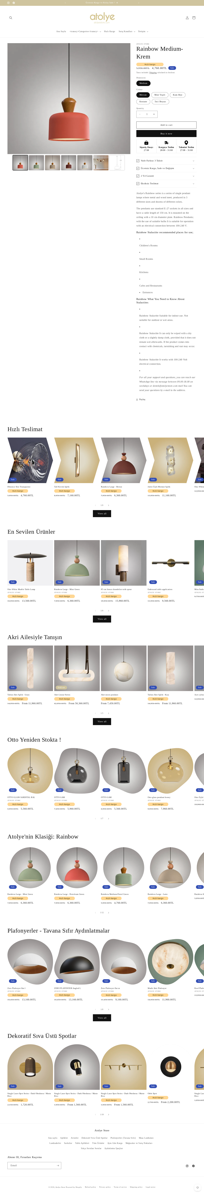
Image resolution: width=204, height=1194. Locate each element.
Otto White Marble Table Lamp (21, 589)
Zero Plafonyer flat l (16, 988)
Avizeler (75, 1138)
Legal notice (150, 1187)
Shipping (153, 73)
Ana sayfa (52, 1138)
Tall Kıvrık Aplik (61, 487)
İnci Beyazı (160, 101)
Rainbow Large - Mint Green (67, 589)
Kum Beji (177, 95)
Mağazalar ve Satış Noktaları (139, 1143)
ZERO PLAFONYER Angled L (67, 988)
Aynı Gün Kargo (115, 1143)
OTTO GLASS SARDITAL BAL (21, 797)
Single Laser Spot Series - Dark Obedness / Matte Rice (29, 1094)
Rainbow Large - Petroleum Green (69, 894)
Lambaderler (55, 1143)
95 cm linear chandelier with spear (116, 589)
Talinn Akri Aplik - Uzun (18, 695)
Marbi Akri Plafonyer (157, 988)
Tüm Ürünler (98, 1143)
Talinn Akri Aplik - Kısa (158, 695)
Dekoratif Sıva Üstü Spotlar (95, 1138)
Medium (143, 83)
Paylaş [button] (142, 399)
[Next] (126, 98)
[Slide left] (95, 505)
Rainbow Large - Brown (111, 487)
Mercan (143, 95)
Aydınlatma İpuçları (113, 1148)
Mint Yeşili (159, 95)
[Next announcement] (138, 3)
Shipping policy (136, 1187)
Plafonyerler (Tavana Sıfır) (123, 1138)
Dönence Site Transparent (18, 487)
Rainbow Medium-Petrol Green (115, 894)
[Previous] (11, 98)
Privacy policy (105, 1187)
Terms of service (120, 1187)
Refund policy (90, 1187)
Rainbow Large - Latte (158, 894)
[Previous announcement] (65, 3)
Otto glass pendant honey (159, 797)
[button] (10, 17)
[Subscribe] (58, 1165)
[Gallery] (68, 107)
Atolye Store (60, 1187)
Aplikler (64, 1138)
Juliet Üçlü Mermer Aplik (159, 487)
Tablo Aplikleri (82, 1143)
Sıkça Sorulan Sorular (91, 1148)
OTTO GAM (59, 797)
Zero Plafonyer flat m (110, 988)
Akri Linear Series (62, 695)
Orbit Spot (152, 1093)
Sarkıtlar (68, 1143)
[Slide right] (108, 505)
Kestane (143, 101)
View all (102, 513)
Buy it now (166, 133)
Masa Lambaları (146, 1138)
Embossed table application (160, 589)
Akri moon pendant (109, 695)
